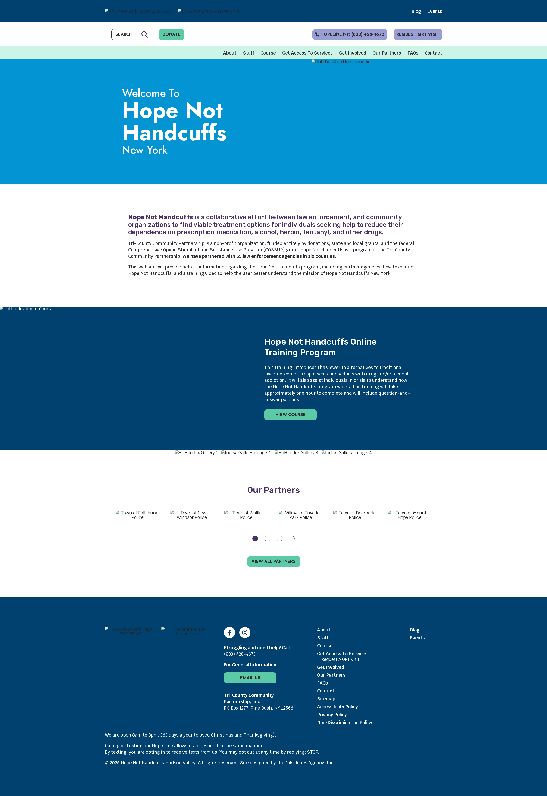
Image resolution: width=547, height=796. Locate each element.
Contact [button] (433, 53)
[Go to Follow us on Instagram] (244, 632)
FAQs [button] (412, 53)
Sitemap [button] (326, 699)
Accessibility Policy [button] (337, 707)
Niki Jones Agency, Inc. (310, 763)
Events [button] (434, 11)
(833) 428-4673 (240, 654)
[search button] (145, 34)
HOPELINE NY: (352, 34)
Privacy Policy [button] (332, 714)
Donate (171, 34)
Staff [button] (248, 53)
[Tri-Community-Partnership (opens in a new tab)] (186, 634)
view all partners (273, 561)
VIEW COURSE (290, 415)
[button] (255, 538)
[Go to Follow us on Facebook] (229, 632)
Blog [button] (416, 11)
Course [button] (268, 53)
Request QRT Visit (417, 34)
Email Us (250, 678)
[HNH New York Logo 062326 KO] (130, 634)
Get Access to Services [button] (307, 53)
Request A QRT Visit (340, 659)
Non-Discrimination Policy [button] (344, 722)
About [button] (230, 53)
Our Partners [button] (387, 53)
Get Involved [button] (352, 53)
